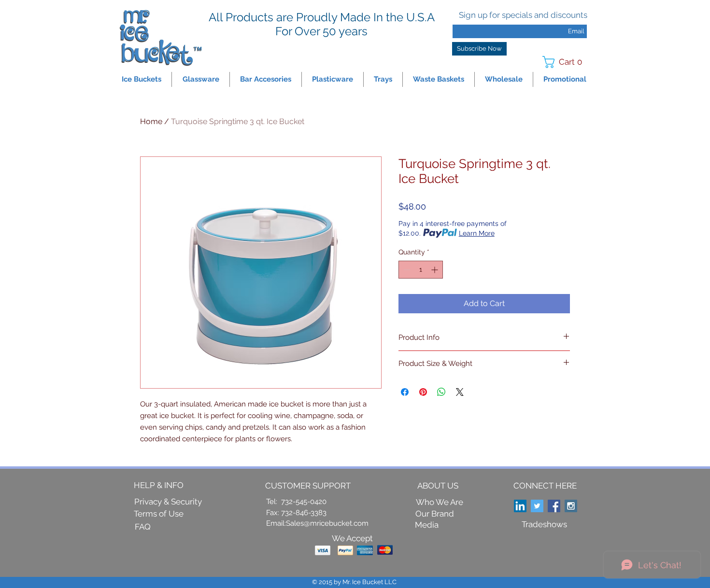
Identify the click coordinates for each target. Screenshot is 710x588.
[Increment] (435, 269)
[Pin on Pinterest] (423, 392)
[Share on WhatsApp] (441, 392)
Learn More (477, 233)
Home (151, 121)
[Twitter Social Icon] (537, 506)
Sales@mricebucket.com (327, 523)
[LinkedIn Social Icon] (520, 506)
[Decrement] (406, 269)
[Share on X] (460, 392)
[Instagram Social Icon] (571, 506)
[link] (565, 62)
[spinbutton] (420, 269)
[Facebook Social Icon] (554, 506)
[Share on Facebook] (405, 392)
